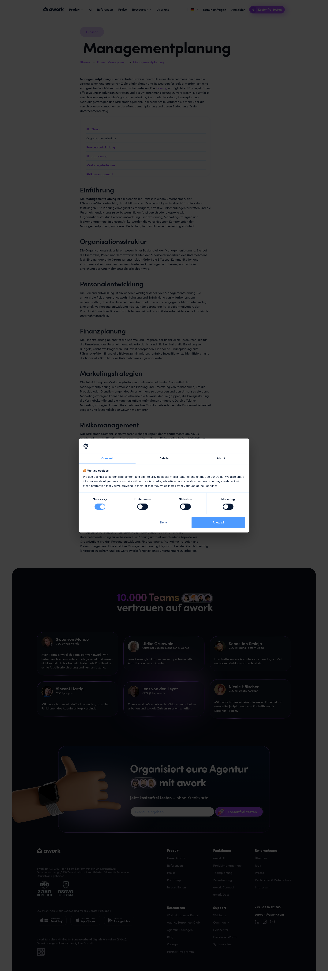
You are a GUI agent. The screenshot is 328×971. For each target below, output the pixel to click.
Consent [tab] (107, 458)
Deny (163, 522)
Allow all (218, 522)
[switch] (142, 507)
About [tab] (221, 458)
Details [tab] (164, 458)
